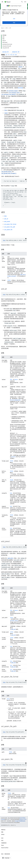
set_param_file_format (10, 224)
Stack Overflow (4, 847)
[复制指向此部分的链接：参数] (5, 250)
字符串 (9, 280)
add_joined (7, 221)
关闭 (14, 18)
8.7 (13, 54)
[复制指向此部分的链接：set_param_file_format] (19, 677)
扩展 (6, 28)
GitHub (2, 834)
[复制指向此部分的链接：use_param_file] (14, 759)
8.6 (16, 54)
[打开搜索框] (22, 2)
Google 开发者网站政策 (20, 821)
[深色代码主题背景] (26, 179)
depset (16, 379)
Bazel (2, 28)
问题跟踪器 (3, 842)
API (10, 28)
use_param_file (8, 229)
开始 (14, 22)
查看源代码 (15, 52)
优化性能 (20, 87)
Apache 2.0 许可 (22, 819)
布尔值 (11, 479)
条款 (2, 854)
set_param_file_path (9, 227)
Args (4, 240)
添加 (5, 216)
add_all (6, 219)
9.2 (6, 54)
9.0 (11, 54)
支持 (2, 840)
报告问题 (5, 52)
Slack (2, 845)
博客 (2, 832)
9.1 (9, 54)
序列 (11, 379)
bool (11, 493)
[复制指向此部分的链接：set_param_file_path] (18, 726)
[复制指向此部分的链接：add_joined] (11, 541)
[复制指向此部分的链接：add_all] (8, 289)
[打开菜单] (2, 2)
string (11, 617)
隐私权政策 (7, 854)
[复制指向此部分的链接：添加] (6, 235)
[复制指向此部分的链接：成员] (6, 212)
